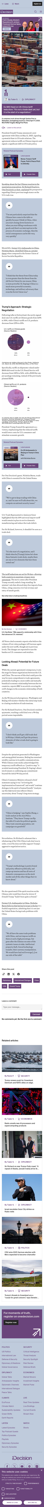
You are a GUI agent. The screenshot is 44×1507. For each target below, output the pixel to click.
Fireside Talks (31, 174)
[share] (8, 974)
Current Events (29, 1410)
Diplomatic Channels (10, 1384)
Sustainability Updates (11, 1410)
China (36, 980)
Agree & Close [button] (12, 1502)
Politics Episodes (9, 1435)
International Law (9, 1355)
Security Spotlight (30, 1359)
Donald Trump (15, 986)
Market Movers (29, 1377)
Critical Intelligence (31, 1351)
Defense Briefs (29, 1367)
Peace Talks (7, 1392)
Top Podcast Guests (10, 1431)
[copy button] (3, 974)
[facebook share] (18, 974)
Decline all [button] (32, 1502)
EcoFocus (6, 1402)
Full (9, 174)
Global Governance (10, 1367)
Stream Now (28, 1414)
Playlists (5, 1439)
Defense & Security (9, 1359)
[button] (22, 1498)
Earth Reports (7, 1417)
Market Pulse (28, 1384)
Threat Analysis (29, 1355)
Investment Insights (31, 1381)
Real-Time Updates (31, 1402)
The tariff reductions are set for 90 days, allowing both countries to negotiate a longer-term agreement (21, 577)
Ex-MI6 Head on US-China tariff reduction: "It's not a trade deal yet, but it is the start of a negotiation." (22, 110)
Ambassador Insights (10, 1381)
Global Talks (7, 1377)
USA (4, 986)
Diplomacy (30, 99)
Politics (25, 1247)
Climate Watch (8, 1406)
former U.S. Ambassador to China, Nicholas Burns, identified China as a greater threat (20, 251)
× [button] (41, 1470)
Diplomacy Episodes (10, 1443)
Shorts (26, 1427)
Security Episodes (9, 1447)
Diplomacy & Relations (11, 1363)
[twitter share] (13, 974)
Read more (20, 1480)
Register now (37, 4)
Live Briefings (28, 1406)
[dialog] (22, 1487)
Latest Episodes (8, 1427)
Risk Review (28, 1363)
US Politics (6, 1351)
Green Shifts (7, 1414)
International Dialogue (23, 980)
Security (25, 1076)
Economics (23, 629)
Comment (36, 1014)
